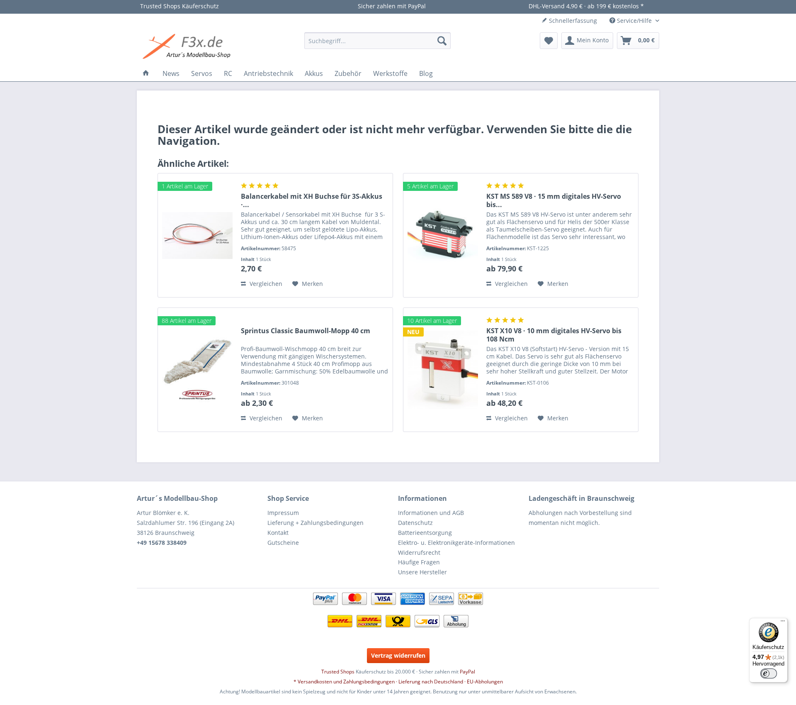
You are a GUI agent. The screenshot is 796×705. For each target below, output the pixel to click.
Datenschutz (415, 523)
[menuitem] (377, 40)
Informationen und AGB (431, 513)
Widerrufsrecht (419, 552)
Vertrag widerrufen (398, 655)
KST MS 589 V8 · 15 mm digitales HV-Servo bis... (553, 200)
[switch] (768, 673)
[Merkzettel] (549, 40)
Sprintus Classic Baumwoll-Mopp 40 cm (305, 331)
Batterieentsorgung (425, 533)
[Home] (146, 73)
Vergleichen (265, 284)
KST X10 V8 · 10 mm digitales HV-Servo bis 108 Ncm (553, 335)
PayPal (467, 671)
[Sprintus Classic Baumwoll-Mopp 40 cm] (197, 369)
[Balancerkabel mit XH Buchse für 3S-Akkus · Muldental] (197, 235)
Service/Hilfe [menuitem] (634, 20)
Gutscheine (283, 542)
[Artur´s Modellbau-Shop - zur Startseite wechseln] (188, 46)
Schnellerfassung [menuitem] (572, 20)
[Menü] (783, 623)
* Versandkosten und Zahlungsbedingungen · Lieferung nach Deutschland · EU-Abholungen (398, 681)
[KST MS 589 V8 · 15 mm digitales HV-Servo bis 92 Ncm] (443, 235)
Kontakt (278, 533)
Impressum (283, 513)
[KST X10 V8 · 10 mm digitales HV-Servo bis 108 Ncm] (443, 369)
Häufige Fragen (419, 562)
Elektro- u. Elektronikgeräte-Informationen (456, 542)
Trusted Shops (337, 671)
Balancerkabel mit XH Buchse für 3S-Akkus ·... (311, 200)
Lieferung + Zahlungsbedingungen (315, 523)
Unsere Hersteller (422, 572)
